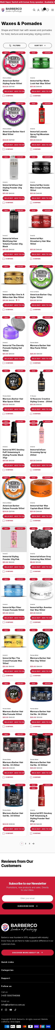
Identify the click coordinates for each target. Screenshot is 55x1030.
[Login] (38, 10)
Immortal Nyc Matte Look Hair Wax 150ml (40, 82)
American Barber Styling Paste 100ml (12, 82)
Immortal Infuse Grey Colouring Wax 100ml (40, 557)
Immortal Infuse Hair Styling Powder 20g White (13, 187)
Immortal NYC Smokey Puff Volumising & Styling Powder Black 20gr (13, 453)
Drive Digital (15, 1022)
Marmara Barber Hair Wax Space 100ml (13, 400)
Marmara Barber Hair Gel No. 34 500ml (13, 814)
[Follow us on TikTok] (15, 1010)
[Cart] (42, 10)
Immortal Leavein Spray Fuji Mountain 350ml (39, 134)
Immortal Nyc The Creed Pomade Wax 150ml (12, 661)
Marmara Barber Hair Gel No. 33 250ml (13, 763)
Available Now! (44, 2)
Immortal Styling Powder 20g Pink (11, 557)
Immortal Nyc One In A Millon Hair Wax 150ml (13, 295)
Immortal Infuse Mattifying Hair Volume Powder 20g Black (13, 242)
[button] (40, 45)
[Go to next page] (33, 844)
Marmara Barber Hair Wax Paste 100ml (40, 346)
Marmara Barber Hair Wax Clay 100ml (40, 659)
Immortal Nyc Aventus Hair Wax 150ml (41, 608)
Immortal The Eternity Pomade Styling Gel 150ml (13, 348)
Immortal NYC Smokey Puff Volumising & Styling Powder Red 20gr (41, 817)
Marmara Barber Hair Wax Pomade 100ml (13, 712)
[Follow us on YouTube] (11, 1010)
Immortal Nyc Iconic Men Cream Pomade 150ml (40, 187)
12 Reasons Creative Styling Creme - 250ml (41, 400)
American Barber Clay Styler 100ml (41, 295)
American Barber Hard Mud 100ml (14, 132)
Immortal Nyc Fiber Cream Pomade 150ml (13, 608)
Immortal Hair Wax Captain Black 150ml (40, 507)
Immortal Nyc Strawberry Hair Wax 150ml (40, 241)
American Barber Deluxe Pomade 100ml (13, 507)
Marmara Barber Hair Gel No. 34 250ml (40, 712)
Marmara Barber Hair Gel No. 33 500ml (40, 763)
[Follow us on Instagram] (6, 1010)
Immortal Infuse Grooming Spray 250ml (38, 452)
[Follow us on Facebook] (1, 1010)
